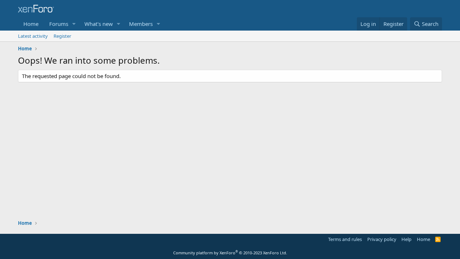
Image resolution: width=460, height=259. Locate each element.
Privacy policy (381, 239)
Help (406, 239)
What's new (98, 23)
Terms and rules (345, 239)
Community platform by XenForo (230, 252)
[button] (74, 24)
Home (30, 23)
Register (62, 36)
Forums (58, 23)
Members (141, 23)
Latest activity (33, 36)
